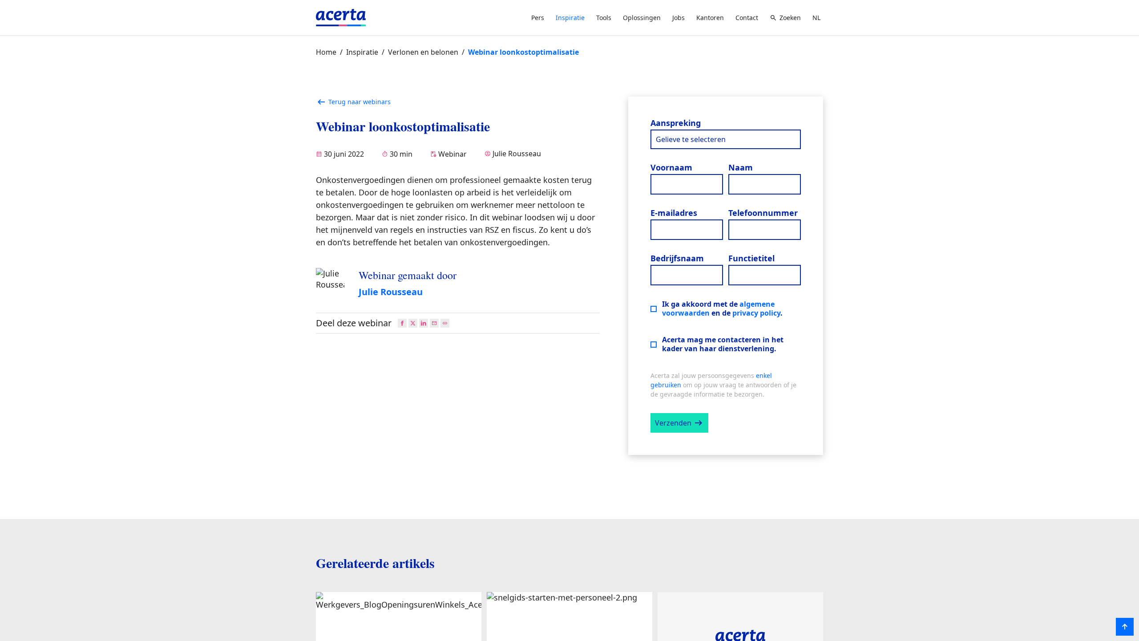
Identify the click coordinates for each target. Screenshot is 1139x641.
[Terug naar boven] (1125, 627)
